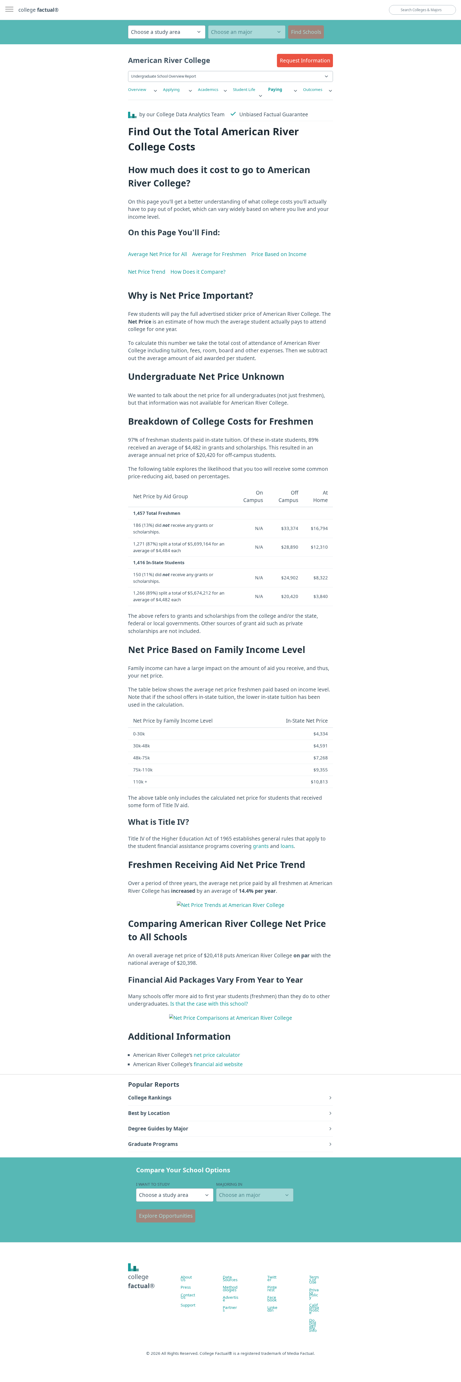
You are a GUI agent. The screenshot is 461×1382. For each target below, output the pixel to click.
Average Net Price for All (157, 254)
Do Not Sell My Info (313, 1325)
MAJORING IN (229, 1184)
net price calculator (216, 1055)
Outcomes (312, 89)
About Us (186, 1278)
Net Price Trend (146, 271)
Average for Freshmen (219, 254)
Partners (230, 1309)
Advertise (230, 1299)
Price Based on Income (279, 254)
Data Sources (230, 1278)
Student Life (244, 89)
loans (287, 846)
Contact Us (188, 1296)
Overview (137, 89)
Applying (171, 89)
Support (188, 1305)
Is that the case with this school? (209, 1003)
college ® (38, 9)
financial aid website (217, 1064)
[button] (305, 60)
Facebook (272, 1299)
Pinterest (272, 1288)
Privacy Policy (314, 1293)
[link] (143, 89)
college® (141, 1281)
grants (261, 846)
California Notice (314, 1308)
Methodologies (230, 1288)
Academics (208, 89)
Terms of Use (314, 1279)
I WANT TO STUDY (153, 1184)
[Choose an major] (246, 32)
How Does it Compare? (197, 271)
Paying (275, 89)
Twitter (271, 1278)
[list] (143, 89)
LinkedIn (272, 1309)
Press (186, 1287)
